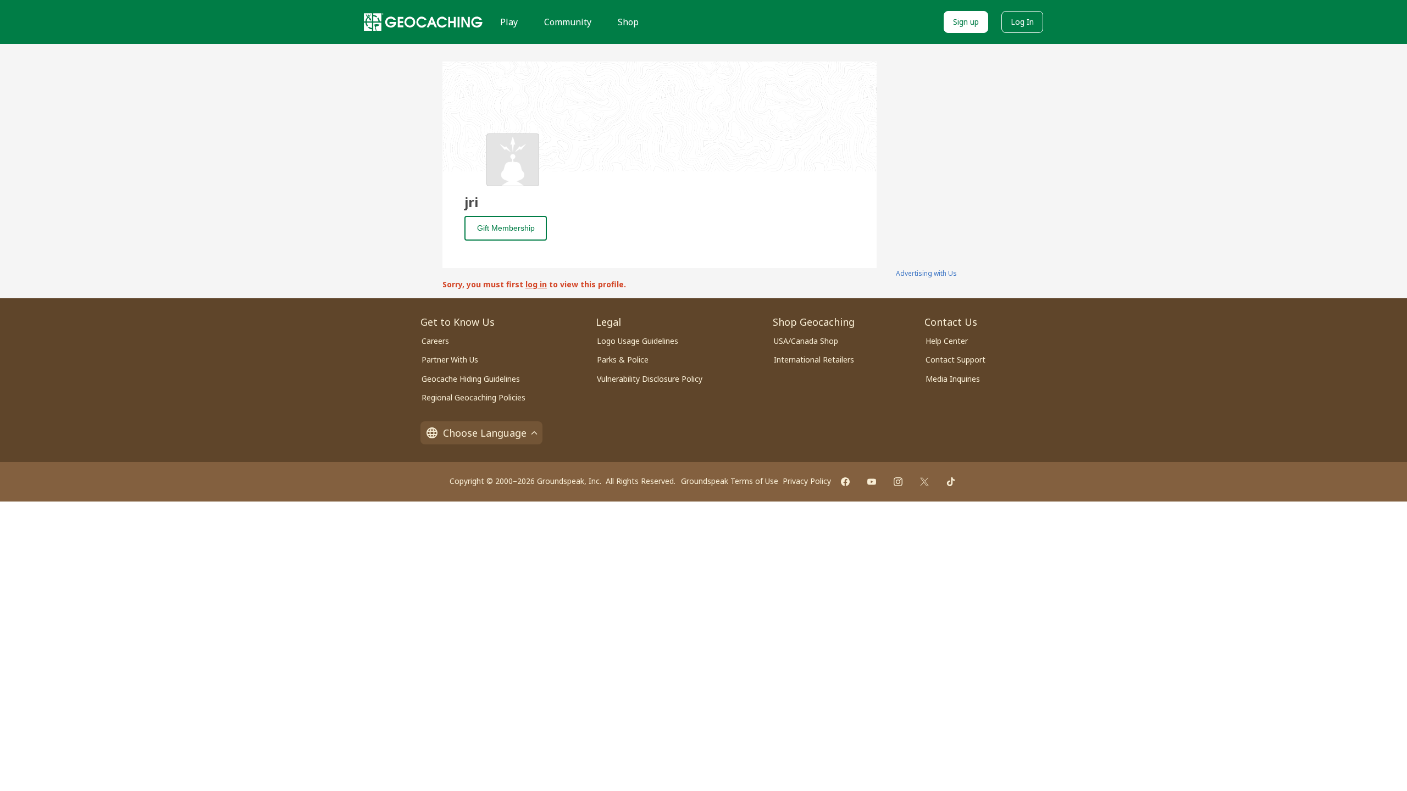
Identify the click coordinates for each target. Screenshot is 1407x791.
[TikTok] (950, 481)
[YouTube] (871, 481)
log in (536, 284)
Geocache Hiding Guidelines (471, 379)
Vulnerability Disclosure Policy (649, 379)
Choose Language (485, 432)
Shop (628, 22)
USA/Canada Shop (806, 341)
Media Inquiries (953, 379)
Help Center (947, 341)
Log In (1022, 21)
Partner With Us (450, 359)
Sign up (966, 21)
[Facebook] (845, 481)
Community (567, 22)
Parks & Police (623, 359)
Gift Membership (506, 228)
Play (509, 22)
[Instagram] (898, 481)
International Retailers (814, 359)
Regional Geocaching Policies (473, 397)
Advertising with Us (926, 273)
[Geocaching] (423, 22)
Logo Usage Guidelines (637, 341)
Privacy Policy (807, 481)
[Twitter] (924, 481)
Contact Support (955, 359)
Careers (435, 341)
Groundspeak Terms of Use (729, 481)
